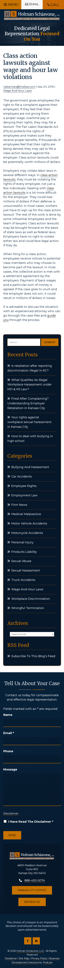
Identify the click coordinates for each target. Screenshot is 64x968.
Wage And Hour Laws (17, 90)
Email (8, 733)
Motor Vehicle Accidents (29, 523)
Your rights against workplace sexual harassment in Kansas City (29, 422)
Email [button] (34, 4)
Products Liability (24, 552)
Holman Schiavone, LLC (30, 950)
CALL (55, 5)
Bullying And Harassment (30, 467)
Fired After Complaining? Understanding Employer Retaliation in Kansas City (28, 403)
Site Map (24, 958)
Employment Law (24, 495)
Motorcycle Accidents (27, 533)
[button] (11, 3)
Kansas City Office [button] (32, 890)
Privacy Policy (39, 958)
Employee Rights (24, 486)
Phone (8, 751)
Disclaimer (11, 813)
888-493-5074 (34, 880)
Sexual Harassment (25, 570)
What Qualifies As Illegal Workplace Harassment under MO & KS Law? (29, 384)
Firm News (19, 505)
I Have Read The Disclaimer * (30, 821)
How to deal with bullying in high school (30, 438)
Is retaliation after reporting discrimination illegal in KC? (29, 368)
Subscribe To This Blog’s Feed (33, 656)
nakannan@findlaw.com (19, 86)
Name (7, 715)
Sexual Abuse (21, 561)
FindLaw (48, 962)
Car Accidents (21, 476)
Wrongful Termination (27, 608)
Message (10, 769)
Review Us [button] (32, 901)
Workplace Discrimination (30, 599)
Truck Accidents (23, 580)
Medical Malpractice (26, 514)
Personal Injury (22, 542)
